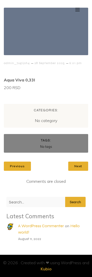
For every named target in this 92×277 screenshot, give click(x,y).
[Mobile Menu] (77, 9)
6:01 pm (76, 63)
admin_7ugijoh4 (17, 63)
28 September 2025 (49, 63)
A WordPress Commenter (41, 225)
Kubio (46, 268)
